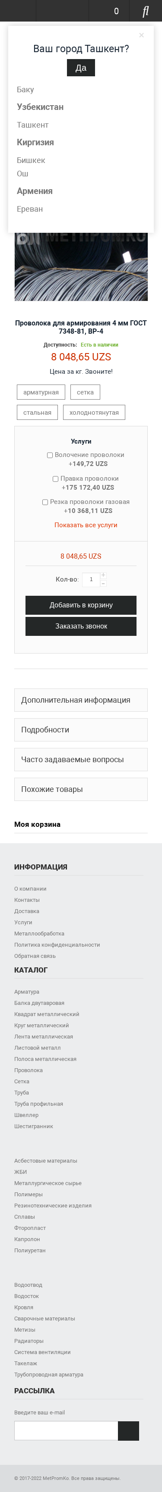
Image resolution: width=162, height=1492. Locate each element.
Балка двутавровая (39, 1003)
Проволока (28, 1070)
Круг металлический (41, 1025)
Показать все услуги (86, 525)
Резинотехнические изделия (53, 1205)
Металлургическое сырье (48, 1183)
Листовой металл (37, 1048)
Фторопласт (30, 1228)
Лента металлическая (43, 1036)
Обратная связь (35, 956)
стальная (37, 412)
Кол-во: (67, 579)
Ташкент (33, 124)
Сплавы (24, 1217)
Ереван (30, 208)
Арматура (26, 992)
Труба (21, 1092)
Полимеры (28, 1194)
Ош (23, 173)
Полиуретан (30, 1250)
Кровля (23, 1307)
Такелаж (25, 1363)
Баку (25, 89)
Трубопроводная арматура (48, 1374)
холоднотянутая (94, 412)
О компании (30, 888)
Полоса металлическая (45, 1059)
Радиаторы (29, 1341)
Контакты (27, 900)
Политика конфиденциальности (57, 945)
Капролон (27, 1239)
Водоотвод (28, 1285)
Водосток (26, 1296)
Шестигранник (33, 1126)
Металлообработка (39, 933)
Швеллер (26, 1115)
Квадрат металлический (46, 1014)
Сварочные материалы (44, 1318)
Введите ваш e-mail (39, 1412)
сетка (85, 392)
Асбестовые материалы (45, 1161)
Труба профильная (38, 1104)
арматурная (41, 392)
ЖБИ (20, 1172)
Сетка (21, 1081)
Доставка (26, 911)
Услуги (81, 441)
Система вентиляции (42, 1352)
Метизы (24, 1329)
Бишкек (31, 160)
